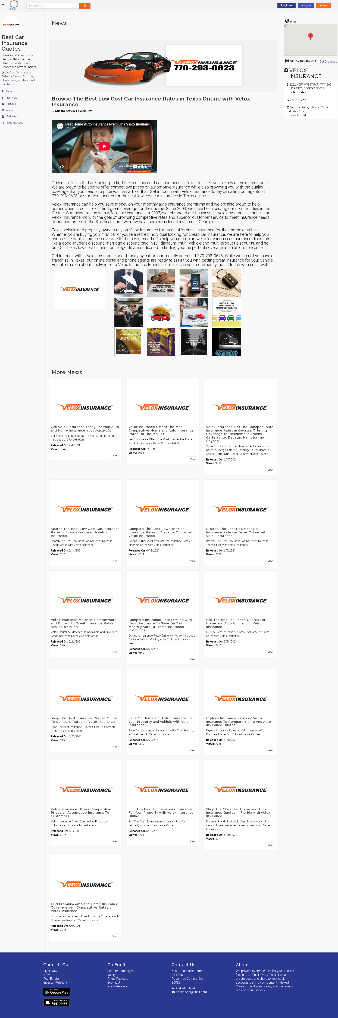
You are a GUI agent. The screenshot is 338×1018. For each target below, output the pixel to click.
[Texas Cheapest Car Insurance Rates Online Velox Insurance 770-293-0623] (161, 283)
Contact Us (183, 964)
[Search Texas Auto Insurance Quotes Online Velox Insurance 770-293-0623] (194, 342)
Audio (9, 110)
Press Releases (118, 986)
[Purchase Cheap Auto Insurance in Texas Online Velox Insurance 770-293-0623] (226, 342)
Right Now (11, 97)
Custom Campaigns (120, 971)
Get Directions (328, 61)
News (47, 975)
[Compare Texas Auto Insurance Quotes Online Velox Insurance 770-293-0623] (194, 283)
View (114, 455)
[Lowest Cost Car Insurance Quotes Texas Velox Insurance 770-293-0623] (128, 342)
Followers (12, 116)
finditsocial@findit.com (191, 992)
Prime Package (117, 978)
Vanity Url (113, 975)
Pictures (11, 103)
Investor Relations (55, 982)
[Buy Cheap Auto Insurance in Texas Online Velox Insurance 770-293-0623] (226, 283)
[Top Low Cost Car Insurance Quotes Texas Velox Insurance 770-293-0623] (128, 312)
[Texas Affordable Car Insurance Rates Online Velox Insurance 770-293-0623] (161, 342)
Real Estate (51, 978)
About (8, 91)
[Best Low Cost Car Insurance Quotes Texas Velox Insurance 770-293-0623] (128, 283)
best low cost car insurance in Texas (164, 182)
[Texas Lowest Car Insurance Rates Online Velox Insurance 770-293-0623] (161, 312)
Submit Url (114, 982)
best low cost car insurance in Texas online (167, 195)
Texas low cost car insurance (92, 247)
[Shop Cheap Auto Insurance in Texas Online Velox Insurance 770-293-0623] (226, 312)
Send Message (14, 122)
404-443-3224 (185, 988)
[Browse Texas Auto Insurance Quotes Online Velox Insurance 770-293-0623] (194, 312)
